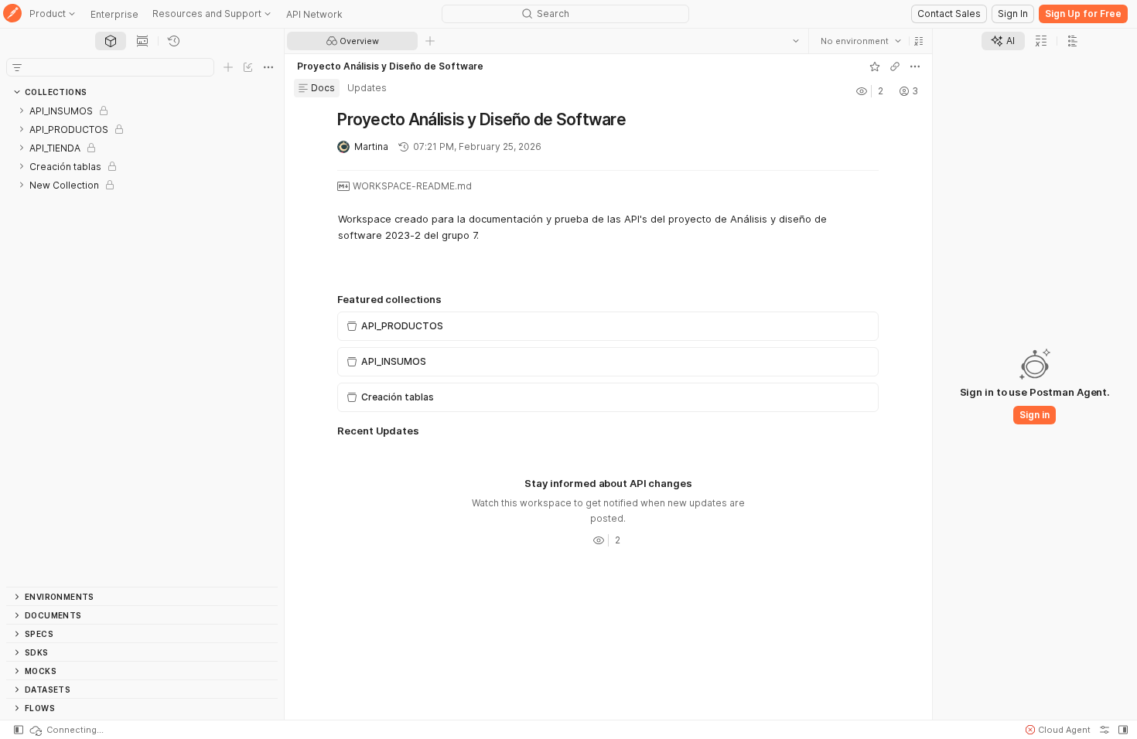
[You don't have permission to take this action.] (430, 41)
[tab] (110, 41)
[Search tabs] (796, 41)
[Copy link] (895, 66)
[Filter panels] (17, 67)
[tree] (142, 344)
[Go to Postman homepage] (12, 14)
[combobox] (861, 40)
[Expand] (21, 110)
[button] (919, 40)
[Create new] (228, 67)
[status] (66, 729)
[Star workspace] (875, 66)
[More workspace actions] (915, 66)
